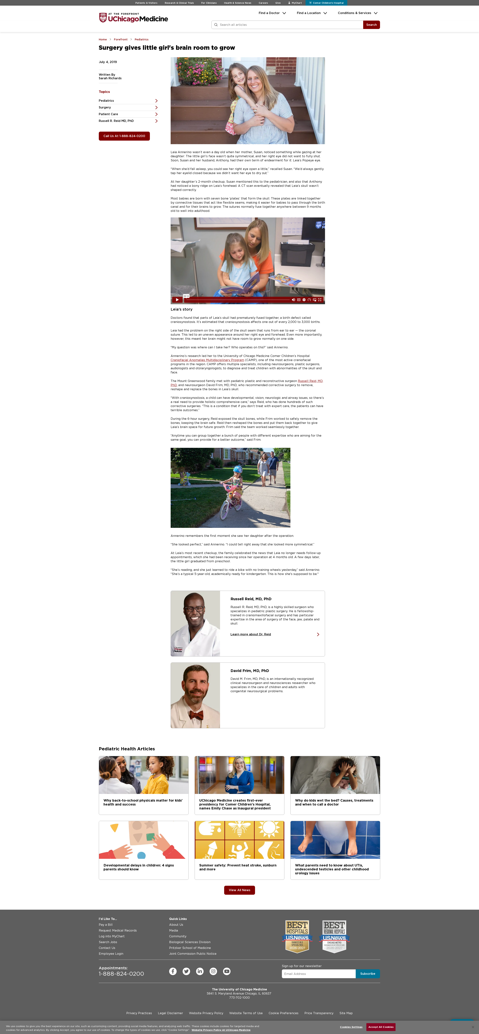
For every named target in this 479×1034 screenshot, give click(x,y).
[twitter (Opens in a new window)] (186, 971)
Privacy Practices (139, 1013)
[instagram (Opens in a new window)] (213, 971)
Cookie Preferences (283, 1013)
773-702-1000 (239, 997)
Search (371, 25)
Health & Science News (237, 2)
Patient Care (108, 114)
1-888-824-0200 (121, 971)
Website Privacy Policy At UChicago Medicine (221, 1030)
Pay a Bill (106, 924)
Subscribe (367, 973)
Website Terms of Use (246, 1013)
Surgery (105, 107)
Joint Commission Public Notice (192, 953)
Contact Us (107, 948)
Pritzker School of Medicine (190, 948)
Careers (263, 2)
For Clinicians (209, 2)
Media (173, 930)
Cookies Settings (351, 1027)
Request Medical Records (118, 930)
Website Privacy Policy (206, 1013)
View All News (239, 890)
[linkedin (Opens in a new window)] (200, 971)
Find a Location (309, 13)
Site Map (346, 1013)
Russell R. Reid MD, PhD (116, 121)
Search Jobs (108, 942)
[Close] (473, 1027)
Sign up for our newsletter (302, 966)
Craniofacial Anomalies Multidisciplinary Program (207, 360)
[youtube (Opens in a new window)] (227, 971)
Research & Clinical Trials (179, 2)
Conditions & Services (354, 13)
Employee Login (111, 953)
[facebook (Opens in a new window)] (173, 971)
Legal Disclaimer (170, 1013)
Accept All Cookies (380, 1027)
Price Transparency (318, 1013)
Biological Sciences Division (189, 942)
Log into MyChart (112, 936)
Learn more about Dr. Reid (251, 634)
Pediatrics (106, 100)
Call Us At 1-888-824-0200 (124, 136)
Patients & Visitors (146, 2)
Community (177, 936)
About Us (176, 924)
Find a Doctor (269, 13)
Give (278, 2)
